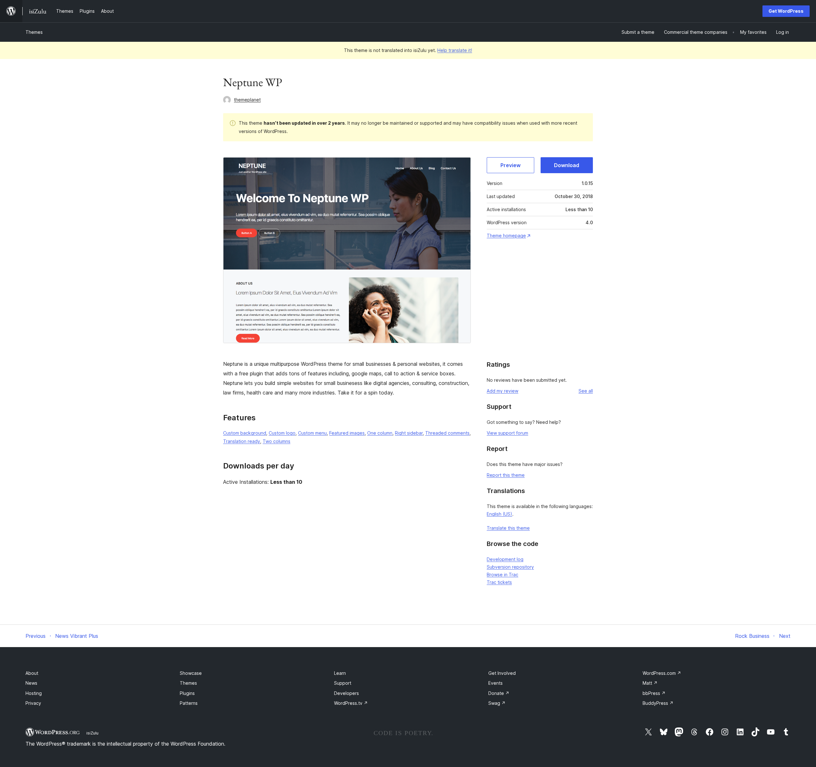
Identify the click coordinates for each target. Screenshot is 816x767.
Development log (505, 559)
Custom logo (282, 433)
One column (379, 433)
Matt (650, 683)
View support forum (507, 433)
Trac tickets (499, 582)
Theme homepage (506, 235)
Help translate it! (454, 50)
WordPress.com (662, 673)
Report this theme (506, 475)
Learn (340, 673)
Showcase (191, 673)
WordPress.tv (351, 703)
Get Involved (502, 673)
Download (566, 165)
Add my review (502, 391)
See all (586, 391)
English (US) (499, 514)
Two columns (276, 441)
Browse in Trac (502, 574)
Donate (498, 693)
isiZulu (92, 732)
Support (342, 683)
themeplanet (247, 99)
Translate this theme (508, 528)
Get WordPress (786, 11)
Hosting (34, 693)
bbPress (654, 693)
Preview (510, 165)
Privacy (33, 703)
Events (495, 683)
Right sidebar (409, 433)
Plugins (187, 693)
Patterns (189, 703)
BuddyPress (658, 703)
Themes (34, 32)
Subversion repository (510, 567)
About (32, 673)
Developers (346, 693)
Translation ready (241, 441)
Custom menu (312, 433)
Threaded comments (447, 433)
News (31, 683)
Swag (497, 703)
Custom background (244, 433)
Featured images (347, 433)
